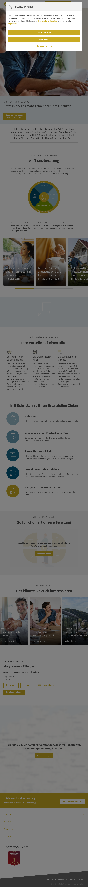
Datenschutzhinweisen (47, 21)
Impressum (12, 23)
